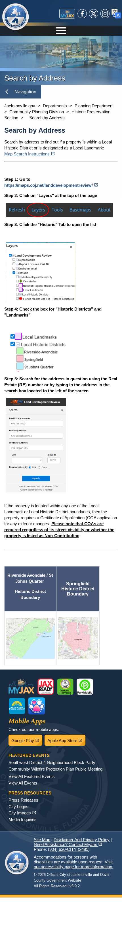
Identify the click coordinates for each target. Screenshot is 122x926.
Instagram (105, 13)
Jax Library (17, 705)
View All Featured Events (32, 776)
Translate (116, 13)
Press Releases (23, 800)
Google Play (26, 739)
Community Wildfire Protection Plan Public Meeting (55, 769)
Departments (55, 105)
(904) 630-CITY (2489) (69, 849)
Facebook (82, 13)
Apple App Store (66, 739)
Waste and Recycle (65, 686)
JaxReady (45, 686)
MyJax (67, 14)
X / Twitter (93, 13)
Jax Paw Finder (36, 705)
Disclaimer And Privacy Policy (82, 839)
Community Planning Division (36, 111)
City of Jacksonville (15, 17)
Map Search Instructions (29, 153)
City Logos (18, 806)
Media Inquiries (23, 819)
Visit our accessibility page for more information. (73, 864)
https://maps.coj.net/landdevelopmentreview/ (51, 185)
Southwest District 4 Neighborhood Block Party (52, 762)
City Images (22, 812)
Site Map (42, 839)
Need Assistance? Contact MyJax (68, 844)
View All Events (23, 783)
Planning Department (94, 105)
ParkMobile (84, 686)
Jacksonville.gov (19, 105)
